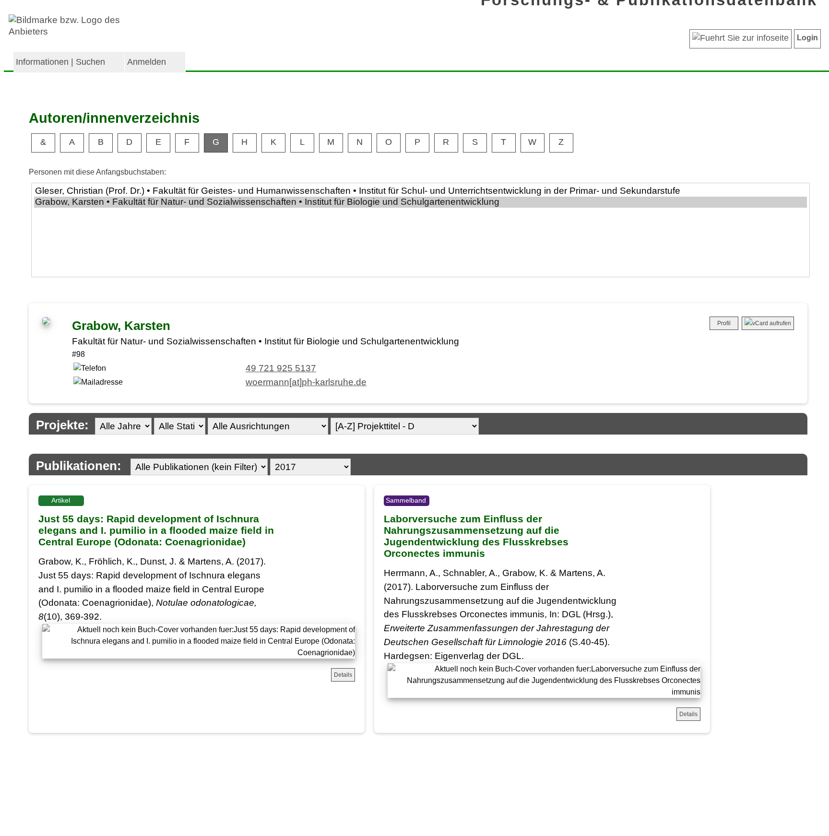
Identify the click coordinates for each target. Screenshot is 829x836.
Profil (724, 323)
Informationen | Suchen (60, 62)
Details (343, 674)
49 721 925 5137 (281, 368)
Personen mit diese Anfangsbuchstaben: (97, 172)
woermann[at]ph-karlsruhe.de (306, 382)
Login (807, 38)
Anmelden (146, 62)
